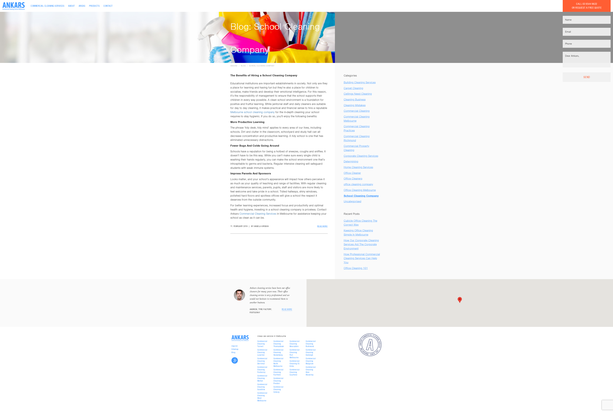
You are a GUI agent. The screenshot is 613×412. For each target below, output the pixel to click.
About (71, 6)
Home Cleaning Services (358, 167)
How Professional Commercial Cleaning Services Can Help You (362, 258)
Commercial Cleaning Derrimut (262, 361)
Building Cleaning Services (360, 82)
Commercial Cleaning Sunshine (262, 387)
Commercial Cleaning (357, 111)
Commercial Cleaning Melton (262, 378)
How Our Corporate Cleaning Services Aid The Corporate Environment (361, 244)
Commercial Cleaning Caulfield (295, 372)
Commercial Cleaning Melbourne (357, 118)
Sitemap (234, 349)
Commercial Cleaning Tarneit (262, 344)
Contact (108, 6)
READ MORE (322, 226)
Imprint (234, 346)
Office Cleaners (353, 178)
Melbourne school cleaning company (252, 112)
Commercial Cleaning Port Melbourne (295, 353)
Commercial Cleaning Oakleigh (311, 352)
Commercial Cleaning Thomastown (278, 344)
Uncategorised (352, 201)
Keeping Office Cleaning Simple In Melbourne (358, 232)
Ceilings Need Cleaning (358, 93)
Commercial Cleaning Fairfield (278, 372)
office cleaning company (358, 184)
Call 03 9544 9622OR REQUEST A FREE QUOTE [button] (587, 5)
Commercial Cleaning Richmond (357, 138)
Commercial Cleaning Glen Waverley (311, 371)
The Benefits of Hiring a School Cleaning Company (263, 75)
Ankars (234, 65)
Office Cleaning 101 (356, 268)
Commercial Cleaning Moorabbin (295, 344)
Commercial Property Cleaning (356, 148)
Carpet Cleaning (353, 88)
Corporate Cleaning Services (361, 156)
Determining (351, 161)
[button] (460, 300)
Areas (82, 6)
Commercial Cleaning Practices (357, 128)
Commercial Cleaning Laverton (262, 352)
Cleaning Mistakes (355, 105)
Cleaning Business (355, 99)
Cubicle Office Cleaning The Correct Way (360, 223)
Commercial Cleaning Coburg (278, 389)
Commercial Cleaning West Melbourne (262, 397)
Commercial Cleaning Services (47, 6)
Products (94, 6)
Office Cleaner (352, 173)
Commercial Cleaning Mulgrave (311, 361)
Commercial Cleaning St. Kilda (295, 363)
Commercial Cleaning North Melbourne (278, 362)
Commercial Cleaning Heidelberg (278, 352)
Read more (287, 309)
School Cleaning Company (261, 65)
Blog (243, 65)
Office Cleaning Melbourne (360, 190)
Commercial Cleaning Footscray (262, 370)
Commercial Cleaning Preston (278, 381)
